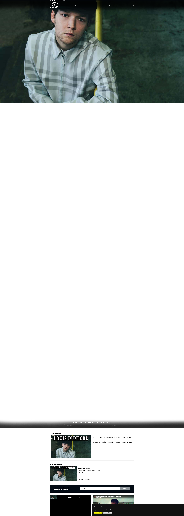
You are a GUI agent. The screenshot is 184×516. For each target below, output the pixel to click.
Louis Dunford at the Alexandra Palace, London (92, 422)
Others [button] (113, 5)
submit (125, 488)
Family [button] (108, 5)
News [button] (118, 5)
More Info (69, 425)
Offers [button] (87, 5)
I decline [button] (100, 512)
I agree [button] (96, 512)
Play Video (114, 425)
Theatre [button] (93, 5)
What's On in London (53, 0)
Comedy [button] (103, 5)
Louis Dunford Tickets (62, 0)
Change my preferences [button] (107, 512)
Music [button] (98, 5)
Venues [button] (82, 5)
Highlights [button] (76, 5)
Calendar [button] (70, 5)
